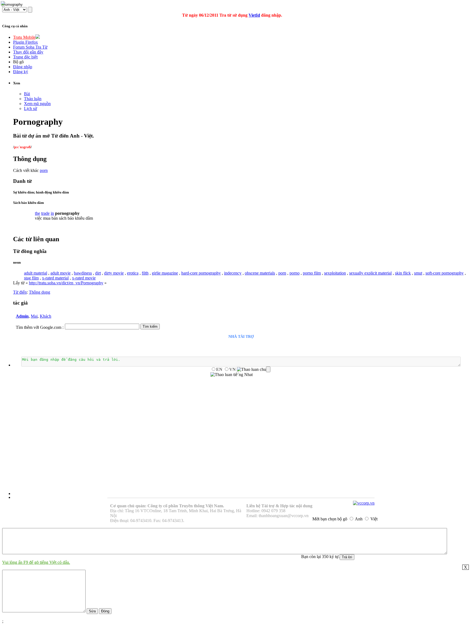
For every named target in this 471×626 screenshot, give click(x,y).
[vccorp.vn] (364, 503)
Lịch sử (30, 108)
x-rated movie (84, 278)
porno (294, 273)
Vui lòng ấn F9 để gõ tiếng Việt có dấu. (36, 562)
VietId (254, 15)
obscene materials (260, 273)
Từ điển (20, 292)
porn (44, 170)
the (37, 213)
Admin (22, 316)
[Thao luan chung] (253, 369)
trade (45, 213)
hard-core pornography (201, 273)
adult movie (60, 273)
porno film (312, 273)
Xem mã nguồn (37, 103)
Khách (45, 316)
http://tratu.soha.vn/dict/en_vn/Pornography (66, 283)
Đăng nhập (22, 66)
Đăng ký (20, 71)
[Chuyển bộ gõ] (4, 4)
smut (418, 273)
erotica (132, 273)
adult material (35, 273)
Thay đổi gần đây (28, 52)
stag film (31, 278)
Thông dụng (39, 292)
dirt (98, 273)
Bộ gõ (18, 61)
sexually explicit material (370, 273)
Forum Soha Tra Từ (30, 47)
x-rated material (55, 278)
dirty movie (114, 273)
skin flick (403, 273)
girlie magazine (165, 273)
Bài (27, 93)
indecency (232, 273)
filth (145, 273)
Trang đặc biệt (25, 57)
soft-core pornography (444, 273)
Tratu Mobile (24, 37)
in (52, 213)
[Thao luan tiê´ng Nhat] (231, 374)
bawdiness (83, 273)
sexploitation (335, 273)
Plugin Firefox (25, 42)
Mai (34, 316)
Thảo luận (32, 98)
